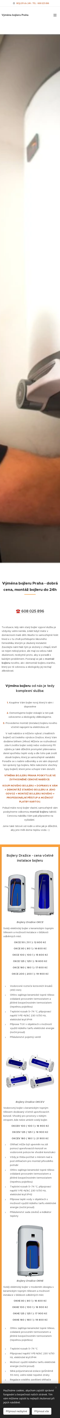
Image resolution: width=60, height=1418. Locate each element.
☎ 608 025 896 (30, 611)
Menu (55, 15)
